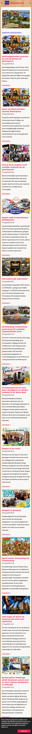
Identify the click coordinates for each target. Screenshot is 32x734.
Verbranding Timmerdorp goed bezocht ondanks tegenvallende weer (14, 329)
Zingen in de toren (11, 449)
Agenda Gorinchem (11, 32)
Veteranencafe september (15, 279)
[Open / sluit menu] (30, 3)
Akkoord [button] (24, 731)
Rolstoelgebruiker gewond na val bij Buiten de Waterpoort (15, 58)
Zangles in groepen (11, 510)
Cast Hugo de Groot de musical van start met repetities (13, 619)
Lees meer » (6, 85)
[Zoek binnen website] (2, 3)
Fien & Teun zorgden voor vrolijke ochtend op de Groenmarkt (14, 167)
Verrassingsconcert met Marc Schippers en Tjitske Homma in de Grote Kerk (15, 390)
